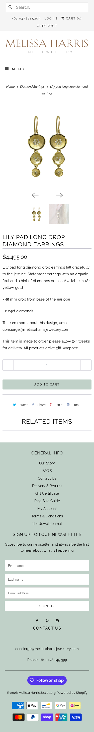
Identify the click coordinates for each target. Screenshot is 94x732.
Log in (50, 18)
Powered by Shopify (72, 693)
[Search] (11, 7)
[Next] (59, 194)
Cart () (73, 18)
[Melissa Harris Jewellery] (47, 48)
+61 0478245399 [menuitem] (26, 18)
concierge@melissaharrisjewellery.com (47, 649)
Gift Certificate (47, 493)
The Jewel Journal (47, 524)
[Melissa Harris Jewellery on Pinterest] (47, 621)
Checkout (47, 26)
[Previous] (34, 194)
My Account (47, 509)
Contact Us (47, 478)
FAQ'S (47, 471)
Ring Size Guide (47, 501)
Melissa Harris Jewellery (37, 693)
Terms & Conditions (47, 516)
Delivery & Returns (47, 486)
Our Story (47, 463)
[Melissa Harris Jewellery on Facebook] (37, 621)
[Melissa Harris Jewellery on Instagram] (57, 621)
